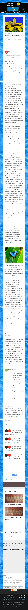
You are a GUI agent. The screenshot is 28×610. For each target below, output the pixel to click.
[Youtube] (24, 597)
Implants (18, 582)
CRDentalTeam (13, 577)
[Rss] (19, 596)
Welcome (14, 587)
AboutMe (6, 577)
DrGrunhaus (19, 580)
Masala (7, 601)
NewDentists (6, 585)
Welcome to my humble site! (13, 36)
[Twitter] (24, 596)
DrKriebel (6, 582)
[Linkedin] (22, 597)
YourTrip (20, 587)
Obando (13, 585)
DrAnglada (21, 577)
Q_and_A (19, 585)
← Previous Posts (9, 480)
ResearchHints (7, 587)
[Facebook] (22, 596)
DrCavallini (6, 580)
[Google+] (19, 597)
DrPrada (12, 582)
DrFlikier (12, 580)
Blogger (9, 599)
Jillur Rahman (22, 599)
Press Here (14, 434)
